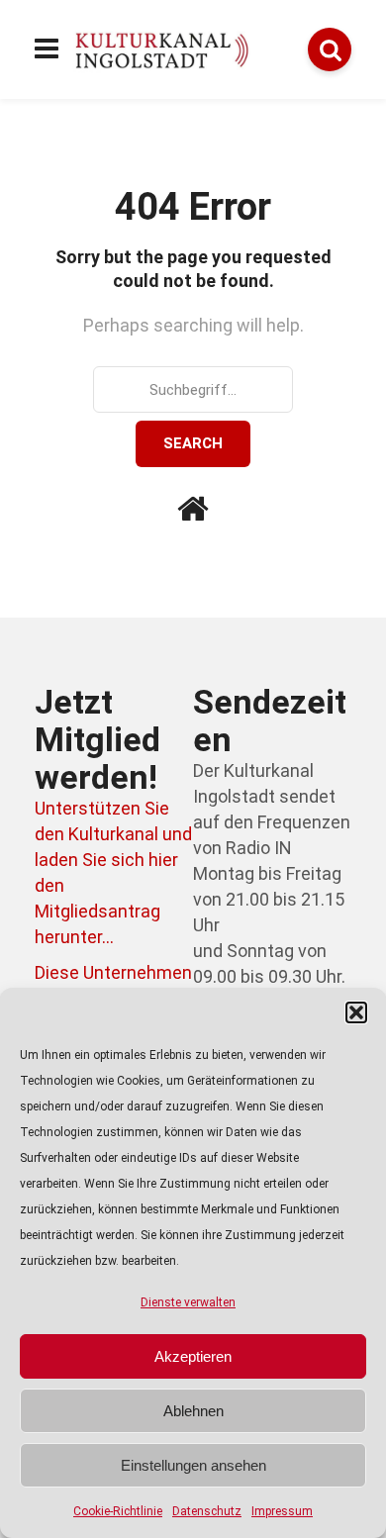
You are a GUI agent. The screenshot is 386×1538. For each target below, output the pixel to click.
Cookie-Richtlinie (117, 1511)
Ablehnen (193, 1410)
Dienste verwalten (188, 1302)
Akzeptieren (193, 1356)
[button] (356, 1012)
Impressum (282, 1511)
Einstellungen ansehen (193, 1465)
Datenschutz (206, 1511)
